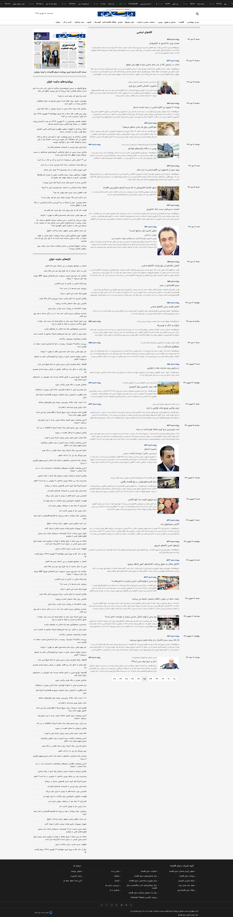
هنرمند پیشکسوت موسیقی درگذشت (72, 339)
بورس (160, 22)
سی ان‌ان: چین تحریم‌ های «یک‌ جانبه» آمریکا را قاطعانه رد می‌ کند (61, 427)
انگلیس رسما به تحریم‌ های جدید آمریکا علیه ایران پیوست (64, 182)
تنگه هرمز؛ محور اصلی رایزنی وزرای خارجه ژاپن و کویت (65, 437)
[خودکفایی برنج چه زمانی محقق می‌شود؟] (168, 129)
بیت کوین (164, 4)
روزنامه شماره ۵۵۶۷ (173, 103)
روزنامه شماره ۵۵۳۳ (173, 560)
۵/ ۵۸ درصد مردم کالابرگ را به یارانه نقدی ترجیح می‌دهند (154, 640)
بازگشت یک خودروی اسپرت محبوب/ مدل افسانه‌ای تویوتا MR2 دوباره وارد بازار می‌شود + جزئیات (60, 573)
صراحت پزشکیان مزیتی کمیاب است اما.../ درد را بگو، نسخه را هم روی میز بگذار (59, 315)
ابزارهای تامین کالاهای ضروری (166, 545)
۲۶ (138, 679)
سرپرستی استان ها (112, 885)
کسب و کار (67, 22)
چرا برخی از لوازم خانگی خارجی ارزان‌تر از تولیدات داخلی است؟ (131, 616)
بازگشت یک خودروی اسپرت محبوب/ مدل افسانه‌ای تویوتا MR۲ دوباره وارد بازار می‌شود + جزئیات (60, 277)
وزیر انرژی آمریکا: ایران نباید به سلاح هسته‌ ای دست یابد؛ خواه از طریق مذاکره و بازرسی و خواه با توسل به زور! (61, 322)
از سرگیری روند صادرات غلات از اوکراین (163, 368)
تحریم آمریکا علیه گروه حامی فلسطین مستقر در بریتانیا (65, 485)
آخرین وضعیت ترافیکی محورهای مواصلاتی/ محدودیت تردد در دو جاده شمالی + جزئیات (61, 469)
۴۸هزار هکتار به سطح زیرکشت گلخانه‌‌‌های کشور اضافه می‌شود (153, 564)
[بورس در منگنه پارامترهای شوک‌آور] (168, 150)
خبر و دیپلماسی (193, 22)
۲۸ (126, 679)
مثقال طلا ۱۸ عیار (40, 4)
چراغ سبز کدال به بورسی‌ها (168, 325)
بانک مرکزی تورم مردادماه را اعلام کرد (72, 407)
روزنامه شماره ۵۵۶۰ (151, 227)
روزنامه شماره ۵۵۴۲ (173, 425)
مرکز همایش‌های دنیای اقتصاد (145, 876)
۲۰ (174, 679)
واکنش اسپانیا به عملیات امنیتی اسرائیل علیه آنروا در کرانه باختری (62, 475)
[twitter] (126, 905)
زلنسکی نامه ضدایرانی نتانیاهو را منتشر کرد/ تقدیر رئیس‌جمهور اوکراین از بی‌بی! (59, 462)
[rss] (116, 905)
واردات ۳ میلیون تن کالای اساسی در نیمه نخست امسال (156, 107)
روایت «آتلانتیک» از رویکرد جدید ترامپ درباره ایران (67, 308)
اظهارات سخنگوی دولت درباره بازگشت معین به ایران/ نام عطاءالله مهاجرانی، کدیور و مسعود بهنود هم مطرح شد (61, 176)
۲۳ (156, 679)
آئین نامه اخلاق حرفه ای (72, 880)
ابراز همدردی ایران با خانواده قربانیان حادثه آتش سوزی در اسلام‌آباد (60, 389)
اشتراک (116, 880)
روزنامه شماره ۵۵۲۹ (94, 657)
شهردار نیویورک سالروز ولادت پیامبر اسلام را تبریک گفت (65, 528)
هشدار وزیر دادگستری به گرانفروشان (164, 43)
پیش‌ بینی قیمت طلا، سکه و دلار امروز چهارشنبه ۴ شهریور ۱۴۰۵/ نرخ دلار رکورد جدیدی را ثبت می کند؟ (60, 115)
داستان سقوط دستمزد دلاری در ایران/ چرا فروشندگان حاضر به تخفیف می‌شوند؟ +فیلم (60, 358)
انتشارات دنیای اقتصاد (149, 871)
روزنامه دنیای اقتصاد (186, 876)
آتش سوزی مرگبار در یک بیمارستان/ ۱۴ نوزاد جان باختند (65, 170)
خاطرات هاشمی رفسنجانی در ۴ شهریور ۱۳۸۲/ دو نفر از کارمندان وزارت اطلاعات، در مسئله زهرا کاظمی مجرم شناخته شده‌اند (59, 123)
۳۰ (114, 679)
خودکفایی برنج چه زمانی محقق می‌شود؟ (139, 127)
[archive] (102, 905)
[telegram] (121, 905)
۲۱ (169, 679)
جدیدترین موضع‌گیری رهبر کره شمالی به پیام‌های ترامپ (65, 329)
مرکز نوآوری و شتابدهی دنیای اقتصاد (143, 880)
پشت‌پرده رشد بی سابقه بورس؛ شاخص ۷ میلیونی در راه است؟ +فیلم (60, 480)
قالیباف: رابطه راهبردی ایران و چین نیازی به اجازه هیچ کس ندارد (62, 364)
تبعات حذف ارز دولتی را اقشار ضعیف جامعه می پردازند (155, 599)
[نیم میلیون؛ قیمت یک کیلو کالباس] (168, 506)
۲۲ (163, 679)
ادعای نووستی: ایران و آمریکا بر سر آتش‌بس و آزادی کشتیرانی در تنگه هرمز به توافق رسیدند (60, 204)
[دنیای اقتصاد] (116, 14)
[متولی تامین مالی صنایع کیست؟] (168, 240)
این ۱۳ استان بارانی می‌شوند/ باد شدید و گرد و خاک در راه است (61, 160)
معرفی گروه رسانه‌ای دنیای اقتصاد (181, 871)
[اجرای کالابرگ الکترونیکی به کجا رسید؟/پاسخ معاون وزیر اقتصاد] (168, 193)
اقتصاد (181, 22)
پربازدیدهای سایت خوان (60, 82)
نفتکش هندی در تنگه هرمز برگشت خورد (70, 384)
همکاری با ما (114, 890)
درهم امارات (189, 4)
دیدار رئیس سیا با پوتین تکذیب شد (72, 510)
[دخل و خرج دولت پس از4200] (168, 662)
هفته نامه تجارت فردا (186, 885)
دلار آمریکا (100, 4)
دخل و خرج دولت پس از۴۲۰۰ (144, 661)
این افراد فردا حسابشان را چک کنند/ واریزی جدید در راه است (63, 165)
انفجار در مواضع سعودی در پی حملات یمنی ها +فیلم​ (65, 266)
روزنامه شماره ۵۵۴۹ (95, 383)
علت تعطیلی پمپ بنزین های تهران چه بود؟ (69, 192)
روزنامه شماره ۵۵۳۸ (173, 520)
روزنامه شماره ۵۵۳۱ (173, 636)
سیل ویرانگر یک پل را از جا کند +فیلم (72, 455)
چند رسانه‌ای (79, 22)
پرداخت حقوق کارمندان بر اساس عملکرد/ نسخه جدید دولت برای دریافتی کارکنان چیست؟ (61, 247)
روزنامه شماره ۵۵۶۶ (95, 144)
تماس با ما (115, 871)
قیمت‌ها (97, 22)
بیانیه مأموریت (76, 876)
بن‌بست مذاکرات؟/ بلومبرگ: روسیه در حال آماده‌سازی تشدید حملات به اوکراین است (59, 345)
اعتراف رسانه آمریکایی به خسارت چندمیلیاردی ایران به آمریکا (64, 187)
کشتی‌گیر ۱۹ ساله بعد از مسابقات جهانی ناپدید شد (67, 505)
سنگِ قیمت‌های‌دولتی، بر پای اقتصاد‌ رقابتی (139, 481)
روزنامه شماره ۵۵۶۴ (173, 166)
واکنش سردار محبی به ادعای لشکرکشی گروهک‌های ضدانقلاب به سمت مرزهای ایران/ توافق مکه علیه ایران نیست (59, 153)
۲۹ (120, 679)
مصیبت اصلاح (150, 449)
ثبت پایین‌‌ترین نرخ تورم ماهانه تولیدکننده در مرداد (157, 429)
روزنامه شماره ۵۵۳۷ (173, 541)
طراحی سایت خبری (43, 913)
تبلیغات (116, 876)
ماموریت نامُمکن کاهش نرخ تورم (143, 86)
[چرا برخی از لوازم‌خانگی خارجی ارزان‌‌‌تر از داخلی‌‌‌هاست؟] (168, 583)
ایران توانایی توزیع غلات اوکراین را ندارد (162, 408)
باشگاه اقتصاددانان (109, 22)
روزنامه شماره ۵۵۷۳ (173, 61)
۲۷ (132, 679)
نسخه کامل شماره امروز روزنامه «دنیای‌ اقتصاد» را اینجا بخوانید (60, 72)
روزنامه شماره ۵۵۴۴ (95, 404)
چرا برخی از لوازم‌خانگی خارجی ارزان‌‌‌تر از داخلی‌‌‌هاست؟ (134, 581)
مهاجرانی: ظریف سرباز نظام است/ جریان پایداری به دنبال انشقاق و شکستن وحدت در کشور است (61, 102)
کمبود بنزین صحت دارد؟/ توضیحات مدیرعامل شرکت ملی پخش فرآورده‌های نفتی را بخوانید (62, 535)
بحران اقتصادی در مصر (169, 285)
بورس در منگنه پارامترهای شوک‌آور (142, 148)
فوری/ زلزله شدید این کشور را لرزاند (73, 293)
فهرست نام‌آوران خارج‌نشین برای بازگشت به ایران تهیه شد (64, 500)
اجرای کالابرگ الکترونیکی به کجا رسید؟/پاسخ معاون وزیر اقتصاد (130, 187)
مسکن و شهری (170, 22)
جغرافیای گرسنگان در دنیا (168, 346)
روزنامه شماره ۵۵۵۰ (173, 364)
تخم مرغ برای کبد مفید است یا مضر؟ (72, 96)
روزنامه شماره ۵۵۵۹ (173, 262)
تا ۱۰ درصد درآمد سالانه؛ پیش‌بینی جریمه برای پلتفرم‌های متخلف (62, 402)
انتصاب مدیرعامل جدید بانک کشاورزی (163, 209)
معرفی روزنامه (76, 871)
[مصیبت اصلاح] (168, 458)
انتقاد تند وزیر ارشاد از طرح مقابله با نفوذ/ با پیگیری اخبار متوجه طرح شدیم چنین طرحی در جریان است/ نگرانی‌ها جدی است (59, 542)
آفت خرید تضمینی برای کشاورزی (143, 386)
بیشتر (57, 22)
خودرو (120, 22)
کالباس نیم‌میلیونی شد (169, 524)
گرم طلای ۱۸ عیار (72, 4)
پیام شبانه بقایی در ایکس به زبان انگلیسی (70, 283)
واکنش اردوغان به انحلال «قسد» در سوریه (70, 432)
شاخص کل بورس (134, 4)
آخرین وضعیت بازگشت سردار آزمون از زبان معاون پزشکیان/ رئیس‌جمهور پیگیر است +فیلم (63, 444)
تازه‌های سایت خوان (59, 259)
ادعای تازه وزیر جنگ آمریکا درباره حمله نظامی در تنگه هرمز (64, 450)
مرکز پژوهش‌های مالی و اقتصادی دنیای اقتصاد (142, 886)
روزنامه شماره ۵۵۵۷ (95, 321)
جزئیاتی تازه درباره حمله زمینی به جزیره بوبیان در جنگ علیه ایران (61, 108)
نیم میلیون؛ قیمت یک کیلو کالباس (142, 499)
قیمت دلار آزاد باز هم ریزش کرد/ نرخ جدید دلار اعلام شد (65, 210)
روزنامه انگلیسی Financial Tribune (144, 897)
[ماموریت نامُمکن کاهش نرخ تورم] (168, 87)
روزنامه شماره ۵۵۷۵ (173, 39)
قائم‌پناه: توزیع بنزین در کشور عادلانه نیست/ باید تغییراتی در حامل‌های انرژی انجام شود (59, 378)
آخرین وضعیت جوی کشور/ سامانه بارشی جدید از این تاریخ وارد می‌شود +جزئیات (62, 421)
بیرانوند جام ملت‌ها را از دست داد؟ (73, 288)
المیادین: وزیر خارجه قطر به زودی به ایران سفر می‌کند (66, 495)
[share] (112, 905)
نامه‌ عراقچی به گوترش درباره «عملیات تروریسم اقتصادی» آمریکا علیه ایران (61, 396)
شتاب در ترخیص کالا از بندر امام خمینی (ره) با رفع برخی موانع (152, 64)
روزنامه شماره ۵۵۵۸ (173, 303)
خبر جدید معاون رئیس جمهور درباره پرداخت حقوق (66, 230)
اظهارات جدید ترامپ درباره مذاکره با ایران (70, 549)
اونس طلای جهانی (7, 4)
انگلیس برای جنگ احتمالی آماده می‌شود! (71, 303)
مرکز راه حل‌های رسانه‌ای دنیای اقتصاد (142, 892)
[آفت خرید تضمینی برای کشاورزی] (168, 388)
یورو (214, 4)
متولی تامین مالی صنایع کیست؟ (143, 230)
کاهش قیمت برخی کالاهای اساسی (165, 306)
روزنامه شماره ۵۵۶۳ (173, 205)
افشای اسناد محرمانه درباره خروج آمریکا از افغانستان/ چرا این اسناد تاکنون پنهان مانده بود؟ (61, 413)
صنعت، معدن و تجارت (146, 22)
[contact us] (107, 905)
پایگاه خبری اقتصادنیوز (185, 890)
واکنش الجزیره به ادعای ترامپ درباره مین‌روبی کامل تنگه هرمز (62, 298)
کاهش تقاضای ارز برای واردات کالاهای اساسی (160, 265)
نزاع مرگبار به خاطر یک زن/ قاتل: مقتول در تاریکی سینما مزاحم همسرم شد (59, 370)
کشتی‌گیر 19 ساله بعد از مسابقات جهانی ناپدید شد (67, 801)
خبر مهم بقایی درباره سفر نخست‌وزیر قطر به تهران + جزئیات (63, 215)
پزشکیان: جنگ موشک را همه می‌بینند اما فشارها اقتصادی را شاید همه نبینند (60, 517)
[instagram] (131, 905)
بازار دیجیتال (129, 22)
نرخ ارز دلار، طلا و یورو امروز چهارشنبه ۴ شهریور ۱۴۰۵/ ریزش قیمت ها (60, 555)
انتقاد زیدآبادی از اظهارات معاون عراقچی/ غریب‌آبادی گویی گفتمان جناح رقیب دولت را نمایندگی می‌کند (61, 130)
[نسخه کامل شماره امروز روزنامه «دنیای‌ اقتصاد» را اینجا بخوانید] (59, 49)
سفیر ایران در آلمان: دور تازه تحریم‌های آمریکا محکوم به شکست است (59, 334)
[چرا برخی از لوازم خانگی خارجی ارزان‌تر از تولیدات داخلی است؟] (168, 622)
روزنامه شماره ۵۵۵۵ (95, 343)
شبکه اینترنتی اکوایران (186, 880)
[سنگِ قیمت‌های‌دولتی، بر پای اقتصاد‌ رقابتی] (168, 483)
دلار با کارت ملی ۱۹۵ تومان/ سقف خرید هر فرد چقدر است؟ (63, 197)
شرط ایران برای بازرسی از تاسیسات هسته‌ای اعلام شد (66, 147)
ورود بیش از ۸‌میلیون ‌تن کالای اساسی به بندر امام (158, 169)
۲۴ (150, 679)
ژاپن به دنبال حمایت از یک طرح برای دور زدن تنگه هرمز (65, 271)
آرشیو (89, 22)
